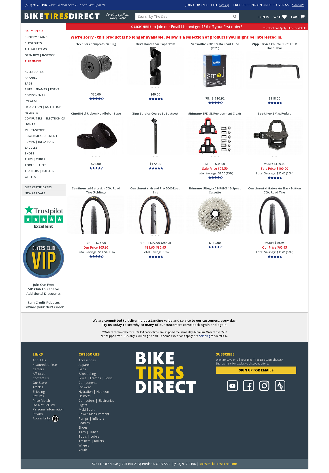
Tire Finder (33, 61)
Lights (30, 124)
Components (35, 95)
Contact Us (41, 378)
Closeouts (33, 43)
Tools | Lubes (36, 165)
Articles (38, 387)
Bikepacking (87, 373)
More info (298, 5)
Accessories (34, 72)
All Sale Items (36, 49)
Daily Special (35, 31)
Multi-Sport (35, 130)
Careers (38, 369)
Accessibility (41, 418)
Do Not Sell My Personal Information (48, 407)
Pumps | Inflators (39, 142)
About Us (39, 360)
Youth (83, 450)
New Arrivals (35, 193)
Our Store (40, 382)
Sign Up (224, 5)
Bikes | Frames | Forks (42, 89)
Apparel (31, 78)
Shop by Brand (36, 37)
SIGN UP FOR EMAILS (256, 370)
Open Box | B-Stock (40, 55)
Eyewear (31, 101)
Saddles (31, 147)
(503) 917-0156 (36, 5)
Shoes (29, 153)
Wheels (30, 177)
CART (295, 17)
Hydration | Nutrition (43, 107)
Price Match (41, 400)
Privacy (38, 414)
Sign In (263, 17)
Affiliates (39, 373)
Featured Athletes (45, 364)
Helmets (31, 113)
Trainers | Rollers (39, 171)
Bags (28, 83)
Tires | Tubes (35, 159)
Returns (38, 396)
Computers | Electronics (45, 118)
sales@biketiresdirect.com (218, 464)
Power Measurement (41, 136)
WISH (277, 17)
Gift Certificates (38, 187)
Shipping (204, 336)
